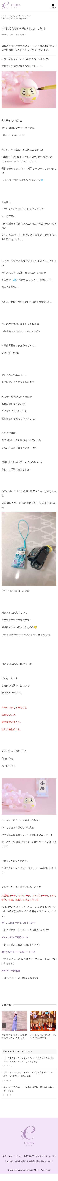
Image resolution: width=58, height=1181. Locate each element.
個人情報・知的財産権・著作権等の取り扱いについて (29, 1161)
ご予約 (52, 1156)
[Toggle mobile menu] (53, 6)
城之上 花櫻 (9, 34)
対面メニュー (9, 1156)
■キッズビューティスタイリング (18, 922)
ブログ (19, 1156)
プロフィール (42, 1156)
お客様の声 (29, 1156)
